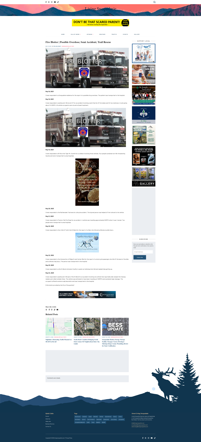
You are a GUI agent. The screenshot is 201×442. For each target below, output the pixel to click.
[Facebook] (49, 310)
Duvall (90, 416)
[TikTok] (55, 310)
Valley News (75, 34)
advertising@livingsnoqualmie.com (140, 426)
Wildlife (103, 422)
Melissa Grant (57, 46)
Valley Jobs (48, 421)
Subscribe (140, 257)
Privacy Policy (68, 438)
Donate (47, 416)
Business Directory (50, 424)
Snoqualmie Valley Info (68, 46)
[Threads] (47, 310)
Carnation (85, 416)
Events (125, 34)
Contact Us (48, 426)
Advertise (48, 418)
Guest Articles (108, 416)
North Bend (77, 419)
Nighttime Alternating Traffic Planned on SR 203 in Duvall (59, 340)
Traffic (114, 34)
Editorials (96, 416)
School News (114, 419)
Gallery (137, 34)
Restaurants (106, 419)
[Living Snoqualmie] (100, 9)
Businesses (77, 416)
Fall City (101, 416)
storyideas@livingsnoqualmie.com (140, 425)
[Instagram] (52, 310)
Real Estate (99, 419)
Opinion (89, 34)
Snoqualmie (121, 419)
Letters (120, 416)
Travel (93, 422)
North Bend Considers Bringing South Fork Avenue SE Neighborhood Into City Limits (87, 341)
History (115, 416)
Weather (102, 34)
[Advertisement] (87, 361)
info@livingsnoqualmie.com (138, 423)
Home (63, 34)
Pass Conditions (91, 419)
